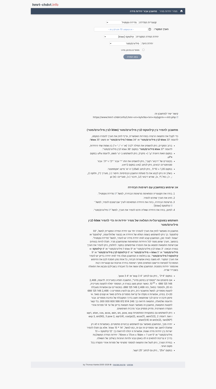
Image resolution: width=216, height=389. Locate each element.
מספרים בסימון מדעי (130, 50)
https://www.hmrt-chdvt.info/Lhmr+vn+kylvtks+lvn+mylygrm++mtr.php (134, 117)
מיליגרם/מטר (101, 209)
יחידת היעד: (147, 43)
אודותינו (130, 365)
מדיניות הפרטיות (119, 365)
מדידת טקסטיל (106, 193)
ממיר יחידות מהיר (168, 11)
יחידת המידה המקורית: (147, 36)
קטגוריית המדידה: (147, 22)
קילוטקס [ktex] (162, 205)
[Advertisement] (132, 83)
